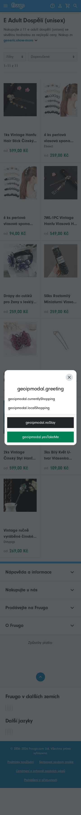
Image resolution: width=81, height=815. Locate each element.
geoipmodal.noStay (40, 423)
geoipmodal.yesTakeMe (40, 437)
